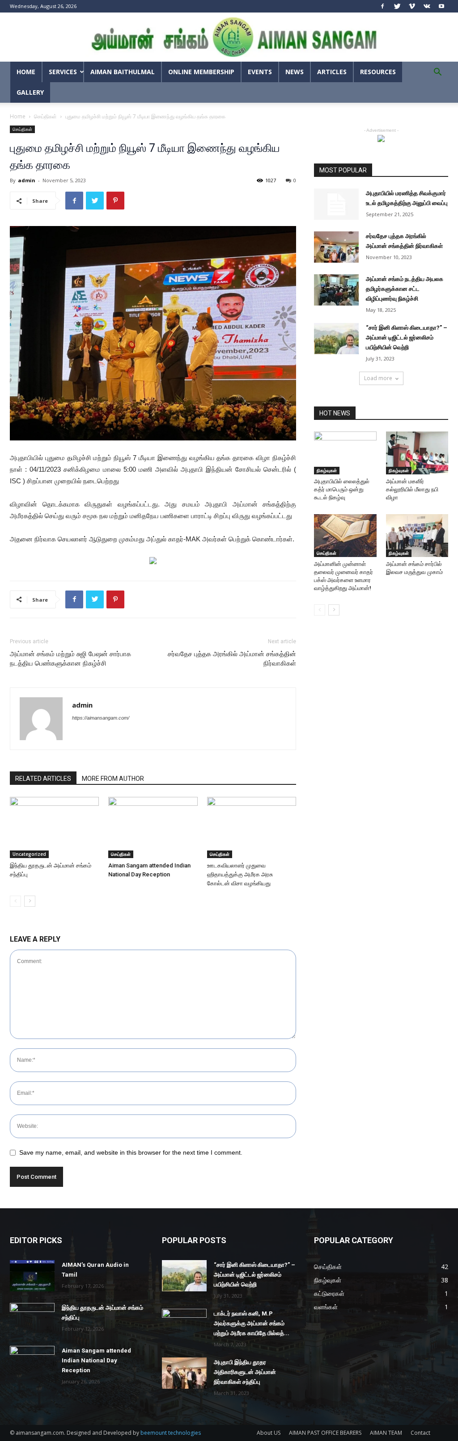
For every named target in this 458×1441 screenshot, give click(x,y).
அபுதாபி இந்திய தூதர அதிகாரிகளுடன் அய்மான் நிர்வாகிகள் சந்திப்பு (245, 1372)
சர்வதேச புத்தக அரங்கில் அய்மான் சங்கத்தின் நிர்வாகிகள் (232, 658)
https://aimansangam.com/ (100, 717)
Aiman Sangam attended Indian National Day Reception (96, 1360)
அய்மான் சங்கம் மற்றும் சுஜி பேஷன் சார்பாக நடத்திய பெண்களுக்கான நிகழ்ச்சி (70, 658)
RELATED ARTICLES (43, 778)
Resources (378, 71)
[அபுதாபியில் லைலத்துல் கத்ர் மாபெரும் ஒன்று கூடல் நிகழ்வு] (345, 452)
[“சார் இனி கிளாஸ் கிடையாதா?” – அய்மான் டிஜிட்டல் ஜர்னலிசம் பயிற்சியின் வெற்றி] (336, 338)
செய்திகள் (45, 116)
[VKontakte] (426, 6)
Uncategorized (29, 854)
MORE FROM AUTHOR (113, 778)
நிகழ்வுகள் (327, 470)
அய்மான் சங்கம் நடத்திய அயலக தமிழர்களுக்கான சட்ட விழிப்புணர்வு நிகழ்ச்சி (404, 289)
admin (26, 180)
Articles (332, 71)
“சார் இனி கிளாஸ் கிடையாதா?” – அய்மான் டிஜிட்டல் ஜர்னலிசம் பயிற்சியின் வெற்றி (406, 337)
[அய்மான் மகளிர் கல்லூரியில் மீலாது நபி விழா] (417, 452)
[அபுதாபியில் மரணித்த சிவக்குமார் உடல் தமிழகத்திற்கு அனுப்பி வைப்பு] (336, 204)
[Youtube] (441, 6)
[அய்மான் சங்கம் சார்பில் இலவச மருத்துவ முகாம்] (417, 535)
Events (260, 71)
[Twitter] (397, 6)
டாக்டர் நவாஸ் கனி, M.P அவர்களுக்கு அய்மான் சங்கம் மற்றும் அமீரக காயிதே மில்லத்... (251, 1323)
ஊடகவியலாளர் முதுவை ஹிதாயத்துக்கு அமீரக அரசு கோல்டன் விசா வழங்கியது (240, 874)
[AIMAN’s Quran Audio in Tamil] (32, 1275)
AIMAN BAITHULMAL (122, 71)
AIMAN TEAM (386, 1433)
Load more (378, 378)
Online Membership (201, 71)
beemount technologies (170, 1433)
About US (268, 1433)
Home (26, 71)
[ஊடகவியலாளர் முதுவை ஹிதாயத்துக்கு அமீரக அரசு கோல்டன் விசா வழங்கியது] (251, 827)
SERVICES (63, 71)
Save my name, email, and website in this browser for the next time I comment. (130, 1152)
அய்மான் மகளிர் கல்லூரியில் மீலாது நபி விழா (412, 489)
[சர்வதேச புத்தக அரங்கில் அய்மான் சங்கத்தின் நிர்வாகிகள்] (336, 247)
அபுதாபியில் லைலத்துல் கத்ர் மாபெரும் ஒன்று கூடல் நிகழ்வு (341, 489)
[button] (437, 73)
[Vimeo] (412, 6)
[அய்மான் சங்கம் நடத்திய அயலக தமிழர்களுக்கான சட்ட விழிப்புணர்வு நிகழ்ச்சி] (336, 290)
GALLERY (30, 92)
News (294, 71)
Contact (420, 1433)
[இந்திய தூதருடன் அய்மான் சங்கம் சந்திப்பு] (54, 827)
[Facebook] (382, 6)
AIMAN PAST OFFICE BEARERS (325, 1433)
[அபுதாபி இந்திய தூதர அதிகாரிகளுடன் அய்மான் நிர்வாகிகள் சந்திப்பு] (184, 1373)
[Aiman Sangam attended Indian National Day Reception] (152, 827)
